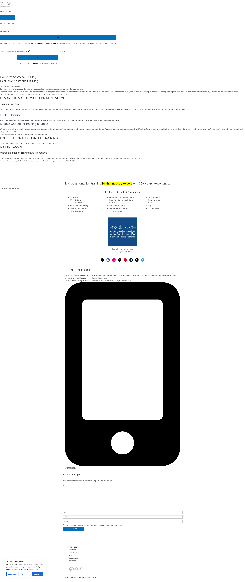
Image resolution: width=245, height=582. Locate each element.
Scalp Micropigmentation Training (121, 200)
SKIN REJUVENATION (109, 44)
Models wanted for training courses (24, 124)
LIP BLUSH (34, 44)
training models (24, 129)
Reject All (25, 574)
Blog (149, 206)
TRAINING (3, 31)
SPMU (26, 44)
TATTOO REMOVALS (63, 44)
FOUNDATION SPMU (92, 44)
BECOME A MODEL (26, 64)
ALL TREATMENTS (8, 24)
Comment (67, 486)
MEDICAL (18, 44)
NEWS (15, 51)
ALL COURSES (7, 44)
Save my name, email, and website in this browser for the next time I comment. (94, 525)
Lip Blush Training (76, 211)
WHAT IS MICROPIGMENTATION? (46, 64)
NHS (128, 252)
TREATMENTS (5, 11)
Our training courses (7, 109)
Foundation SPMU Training (79, 203)
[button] (11, 11)
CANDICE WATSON (6, 51)
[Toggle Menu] (7, 17)
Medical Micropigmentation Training (121, 197)
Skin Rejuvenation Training (118, 208)
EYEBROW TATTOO (47, 44)
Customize (12, 574)
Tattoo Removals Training (79, 206)
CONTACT (61, 51)
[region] (25, 568)
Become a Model (154, 200)
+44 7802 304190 (71, 468)
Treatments (152, 203)
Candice (46, 161)
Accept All (37, 574)
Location (151, 208)
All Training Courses (116, 211)
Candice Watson (6, 92)
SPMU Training (75, 200)
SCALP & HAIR (77, 44)
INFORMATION (22, 51)
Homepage (74, 197)
